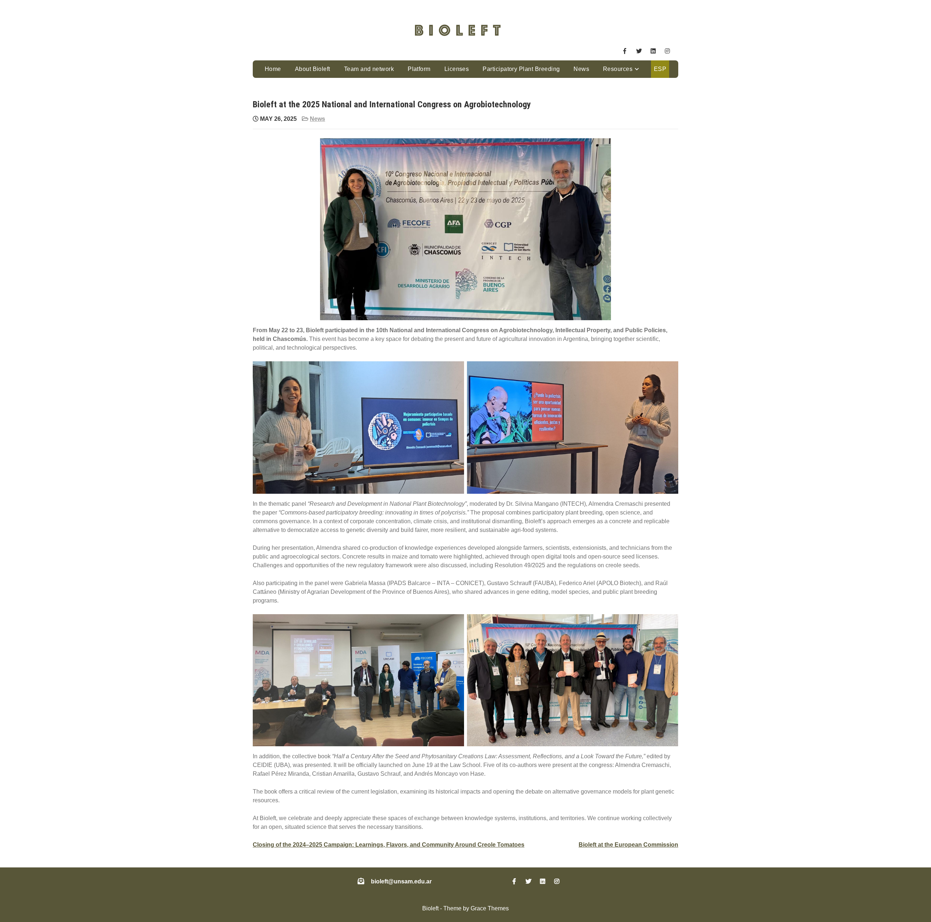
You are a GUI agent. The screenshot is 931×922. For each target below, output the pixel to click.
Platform (419, 69)
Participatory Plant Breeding (521, 69)
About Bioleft (312, 69)
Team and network (369, 69)
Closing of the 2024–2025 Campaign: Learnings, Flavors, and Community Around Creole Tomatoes (388, 845)
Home (273, 69)
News (581, 69)
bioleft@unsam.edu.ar (401, 881)
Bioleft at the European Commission (628, 845)
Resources (617, 69)
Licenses (456, 69)
